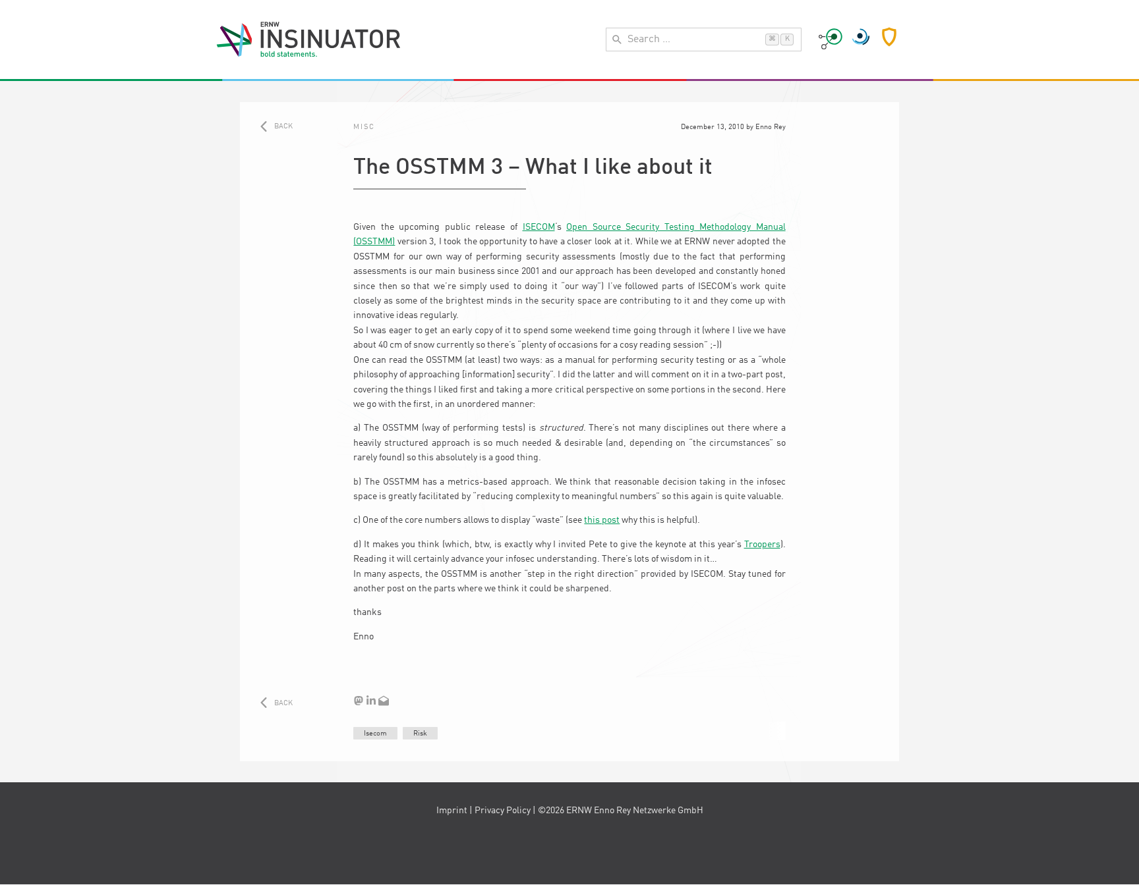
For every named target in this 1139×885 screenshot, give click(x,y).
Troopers (762, 544)
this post (602, 520)
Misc (364, 127)
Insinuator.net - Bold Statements (308, 39)
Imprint (451, 810)
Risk (420, 734)
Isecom (375, 734)
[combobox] (704, 39)
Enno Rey (770, 127)
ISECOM (539, 227)
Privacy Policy (503, 810)
